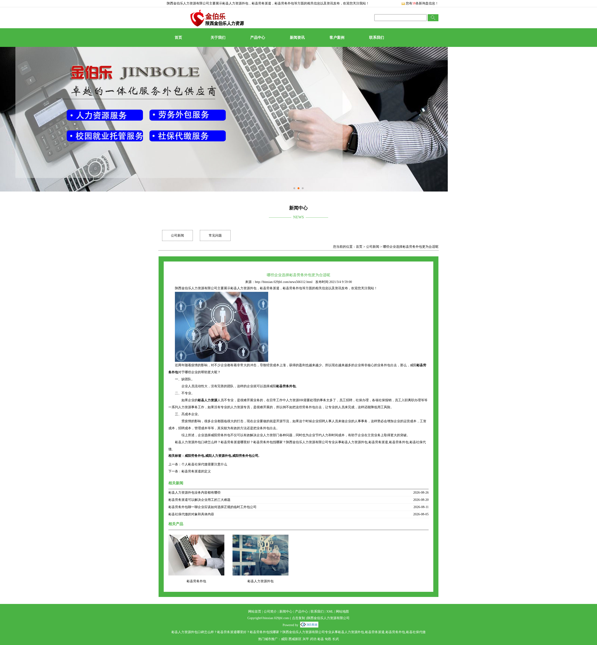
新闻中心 (285, 611)
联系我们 (376, 37)
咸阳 (284, 639)
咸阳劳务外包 (194, 455)
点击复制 (298, 618)
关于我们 (218, 37)
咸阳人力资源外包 (218, 455)
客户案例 (337, 37)
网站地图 (342, 611)
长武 (335, 639)
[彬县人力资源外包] (260, 537)
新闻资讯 (297, 37)
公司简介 (270, 611)
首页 (178, 37)
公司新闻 (177, 235)
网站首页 (254, 611)
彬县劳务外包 (196, 581)
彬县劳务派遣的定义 (196, 471)
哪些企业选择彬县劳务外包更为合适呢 (410, 246)
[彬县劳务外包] (196, 537)
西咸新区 (295, 639)
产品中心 (257, 37)
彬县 (320, 639)
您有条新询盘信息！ (422, 3)
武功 (313, 639)
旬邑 (328, 639)
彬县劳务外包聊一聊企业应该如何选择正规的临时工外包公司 (212, 507)
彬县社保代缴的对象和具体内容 (191, 514)
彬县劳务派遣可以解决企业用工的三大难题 (199, 500)
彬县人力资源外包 (235, 3)
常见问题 (215, 235)
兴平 (305, 639)
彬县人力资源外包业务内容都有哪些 (194, 492)
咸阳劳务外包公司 (245, 455)
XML (329, 611)
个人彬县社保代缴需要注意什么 (204, 464)
